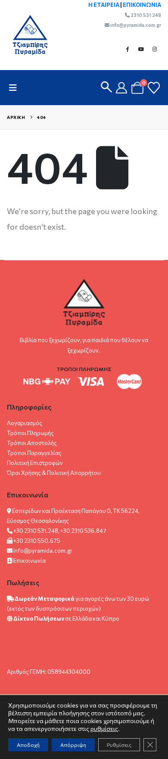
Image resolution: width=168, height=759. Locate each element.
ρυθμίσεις (104, 728)
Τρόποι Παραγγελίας (34, 452)
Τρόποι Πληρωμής (30, 432)
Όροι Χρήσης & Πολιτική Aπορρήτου (54, 472)
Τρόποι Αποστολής (32, 442)
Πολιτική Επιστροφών (35, 462)
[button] (15, 87)
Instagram (155, 49)
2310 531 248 (145, 15)
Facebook (127, 49)
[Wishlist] (153, 88)
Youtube (141, 49)
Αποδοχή (28, 745)
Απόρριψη (73, 745)
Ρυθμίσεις (119, 745)
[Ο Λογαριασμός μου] (121, 87)
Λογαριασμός (24, 423)
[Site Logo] (26, 35)
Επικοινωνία (29, 560)
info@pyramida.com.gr (135, 25)
